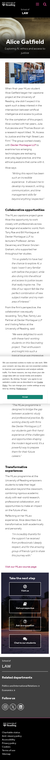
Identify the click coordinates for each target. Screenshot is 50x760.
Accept (25, 397)
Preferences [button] (22, 389)
